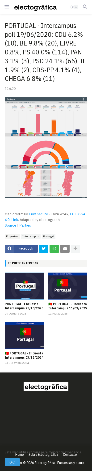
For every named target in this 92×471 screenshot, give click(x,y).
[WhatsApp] (54, 249)
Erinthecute (38, 214)
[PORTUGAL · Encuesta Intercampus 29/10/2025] (24, 286)
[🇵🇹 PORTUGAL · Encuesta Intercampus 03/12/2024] (24, 335)
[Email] (65, 249)
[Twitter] (43, 249)
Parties (25, 225)
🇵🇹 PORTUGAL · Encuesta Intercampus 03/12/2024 (24, 355)
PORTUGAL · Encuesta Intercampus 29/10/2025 (24, 306)
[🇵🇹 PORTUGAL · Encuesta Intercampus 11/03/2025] (67, 286)
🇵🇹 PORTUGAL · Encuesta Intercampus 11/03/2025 (67, 306)
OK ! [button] (12, 462)
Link (14, 219)
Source (10, 225)
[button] (6, 7)
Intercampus (30, 236)
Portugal (48, 236)
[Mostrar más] (75, 249)
